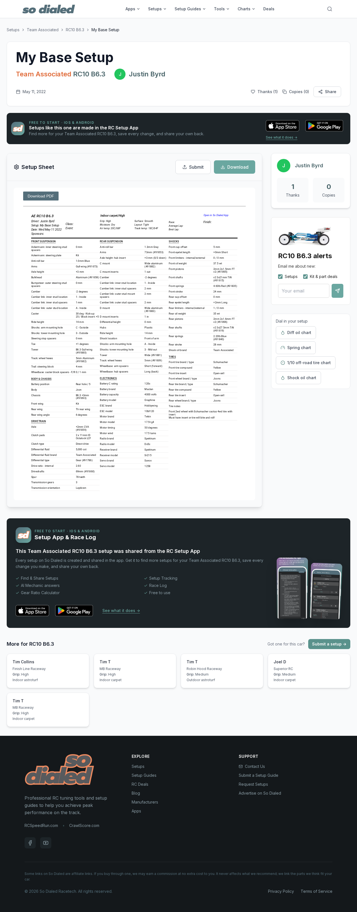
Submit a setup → (329, 644)
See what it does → (281, 137)
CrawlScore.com (84, 825)
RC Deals (140, 784)
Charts (244, 8)
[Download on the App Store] (282, 125)
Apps (130, 8)
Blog (136, 793)
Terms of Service (316, 891)
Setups (155, 8)
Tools (219, 8)
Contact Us (255, 766)
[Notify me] (337, 291)
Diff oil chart (299, 332)
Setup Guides (188, 8)
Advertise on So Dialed (260, 793)
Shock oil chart (301, 377)
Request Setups (253, 784)
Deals (268, 8)
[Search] (330, 9)
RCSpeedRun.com (41, 825)
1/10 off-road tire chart (309, 362)
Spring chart (299, 347)
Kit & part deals (323, 276)
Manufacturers (145, 802)
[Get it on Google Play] (324, 125)
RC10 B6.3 (75, 29)
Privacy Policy (281, 891)
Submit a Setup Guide (258, 775)
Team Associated (43, 29)
